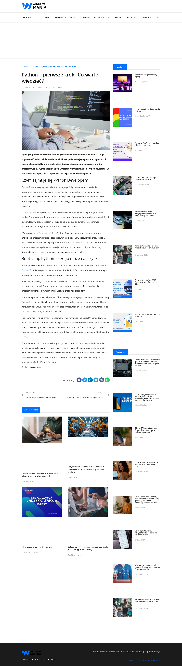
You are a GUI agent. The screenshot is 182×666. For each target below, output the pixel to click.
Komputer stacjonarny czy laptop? (146, 75)
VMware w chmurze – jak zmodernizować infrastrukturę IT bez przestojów (147, 567)
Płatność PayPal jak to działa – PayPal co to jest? (147, 144)
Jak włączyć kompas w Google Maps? (38, 546)
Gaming (147, 17)
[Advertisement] (91, 41)
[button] (158, 18)
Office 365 (132, 17)
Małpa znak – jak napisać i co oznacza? (147, 315)
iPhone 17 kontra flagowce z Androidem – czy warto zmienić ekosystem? (146, 430)
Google (98, 17)
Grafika (87, 17)
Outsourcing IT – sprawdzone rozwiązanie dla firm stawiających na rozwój (88, 548)
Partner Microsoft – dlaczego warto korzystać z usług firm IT (147, 247)
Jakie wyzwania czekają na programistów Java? (146, 178)
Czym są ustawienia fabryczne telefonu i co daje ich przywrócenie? (146, 532)
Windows (27, 17)
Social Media (114, 17)
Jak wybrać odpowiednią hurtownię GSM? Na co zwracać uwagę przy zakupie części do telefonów (147, 396)
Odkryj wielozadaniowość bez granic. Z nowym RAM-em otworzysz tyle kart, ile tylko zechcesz (147, 362)
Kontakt (131, 660)
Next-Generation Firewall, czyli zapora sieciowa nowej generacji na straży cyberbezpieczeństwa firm (147, 499)
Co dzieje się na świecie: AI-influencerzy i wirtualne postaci (146, 464)
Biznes (73, 17)
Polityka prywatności (142, 660)
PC (40, 17)
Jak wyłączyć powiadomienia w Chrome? (147, 109)
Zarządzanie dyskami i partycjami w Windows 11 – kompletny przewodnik (146, 213)
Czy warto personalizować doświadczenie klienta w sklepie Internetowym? (40, 474)
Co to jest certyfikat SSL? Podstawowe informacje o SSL (146, 282)
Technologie (34, 67)
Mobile (48, 17)
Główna (25, 67)
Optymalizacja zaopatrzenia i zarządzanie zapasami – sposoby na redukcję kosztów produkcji (86, 469)
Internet (59, 17)
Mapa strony (155, 660)
